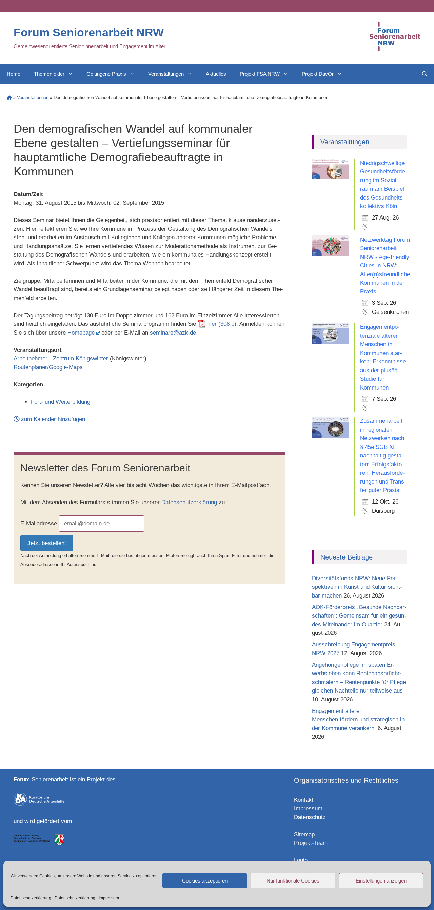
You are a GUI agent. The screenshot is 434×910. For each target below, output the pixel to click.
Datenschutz (310, 817)
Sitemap (304, 834)
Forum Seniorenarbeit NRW (89, 32)
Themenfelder (49, 74)
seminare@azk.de (173, 332)
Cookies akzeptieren (205, 881)
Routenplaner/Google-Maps (48, 367)
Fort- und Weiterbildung (60, 402)
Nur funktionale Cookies (293, 881)
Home (13, 74)
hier (212, 324)
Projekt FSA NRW (260, 74)
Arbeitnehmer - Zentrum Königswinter (61, 358)
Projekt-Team (311, 843)
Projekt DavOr (318, 74)
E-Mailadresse (38, 523)
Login (301, 860)
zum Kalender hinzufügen (52, 419)
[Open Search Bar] (424, 74)
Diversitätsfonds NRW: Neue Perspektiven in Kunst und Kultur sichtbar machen (357, 587)
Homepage (81, 332)
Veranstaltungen (166, 74)
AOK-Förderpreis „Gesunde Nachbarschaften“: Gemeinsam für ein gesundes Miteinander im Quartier (359, 616)
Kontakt (303, 800)
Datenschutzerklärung (31, 898)
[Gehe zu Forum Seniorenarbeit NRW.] (9, 97)
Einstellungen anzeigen (381, 881)
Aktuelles (216, 74)
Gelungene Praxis (106, 74)
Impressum (109, 898)
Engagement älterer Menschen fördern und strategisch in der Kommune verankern (358, 720)
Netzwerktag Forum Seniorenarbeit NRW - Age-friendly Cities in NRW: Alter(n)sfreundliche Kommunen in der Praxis (385, 265)
